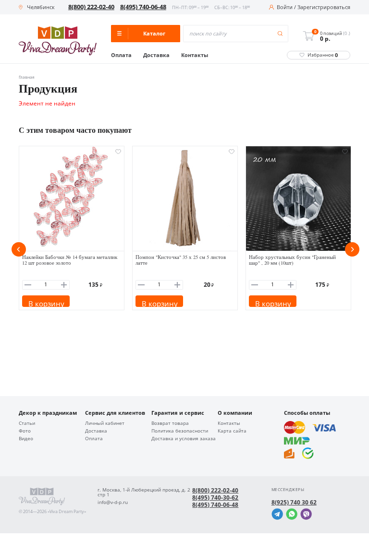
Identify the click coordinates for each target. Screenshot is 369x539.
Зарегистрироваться (323, 7)
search (280, 33)
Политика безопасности (179, 431)
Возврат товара (170, 423)
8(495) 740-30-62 (215, 498)
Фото (25, 431)
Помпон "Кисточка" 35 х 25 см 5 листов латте (180, 260)
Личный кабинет (104, 423)
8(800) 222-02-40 (91, 7)
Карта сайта (232, 431)
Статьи (27, 423)
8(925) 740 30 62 (294, 502)
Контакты (194, 55)
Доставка (156, 55)
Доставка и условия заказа (183, 438)
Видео (26, 438)
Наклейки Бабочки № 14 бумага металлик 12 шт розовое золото (69, 260)
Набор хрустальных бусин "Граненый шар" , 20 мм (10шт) (292, 260)
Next (352, 249)
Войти (285, 7)
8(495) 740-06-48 (143, 7)
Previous (19, 249)
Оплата (121, 55)
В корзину (46, 303)
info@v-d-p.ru (113, 502)
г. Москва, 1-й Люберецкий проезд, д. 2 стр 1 (144, 492)
